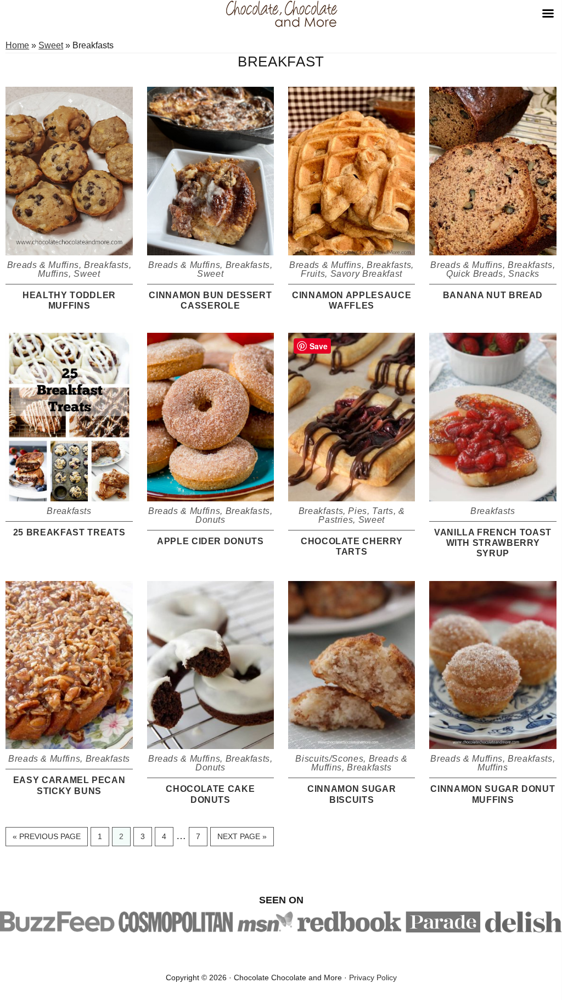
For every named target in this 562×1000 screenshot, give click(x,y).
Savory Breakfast (366, 273)
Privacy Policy (373, 977)
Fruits (313, 273)
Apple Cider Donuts (210, 541)
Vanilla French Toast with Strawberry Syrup (493, 543)
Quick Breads (474, 273)
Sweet (50, 45)
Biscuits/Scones (329, 758)
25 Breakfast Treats (69, 532)
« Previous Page (47, 838)
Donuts (210, 519)
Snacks (523, 273)
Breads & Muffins (43, 265)
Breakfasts (106, 265)
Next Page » (242, 838)
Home (17, 45)
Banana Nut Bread (493, 295)
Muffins (53, 273)
